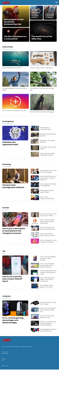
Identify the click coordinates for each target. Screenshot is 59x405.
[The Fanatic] (6, 2)
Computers (6, 296)
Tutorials (5, 208)
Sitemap (3, 359)
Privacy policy (4, 352)
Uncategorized (7, 121)
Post (2, 360)
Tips (3, 251)
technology (6, 164)
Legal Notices (4, 353)
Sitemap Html (4, 366)
